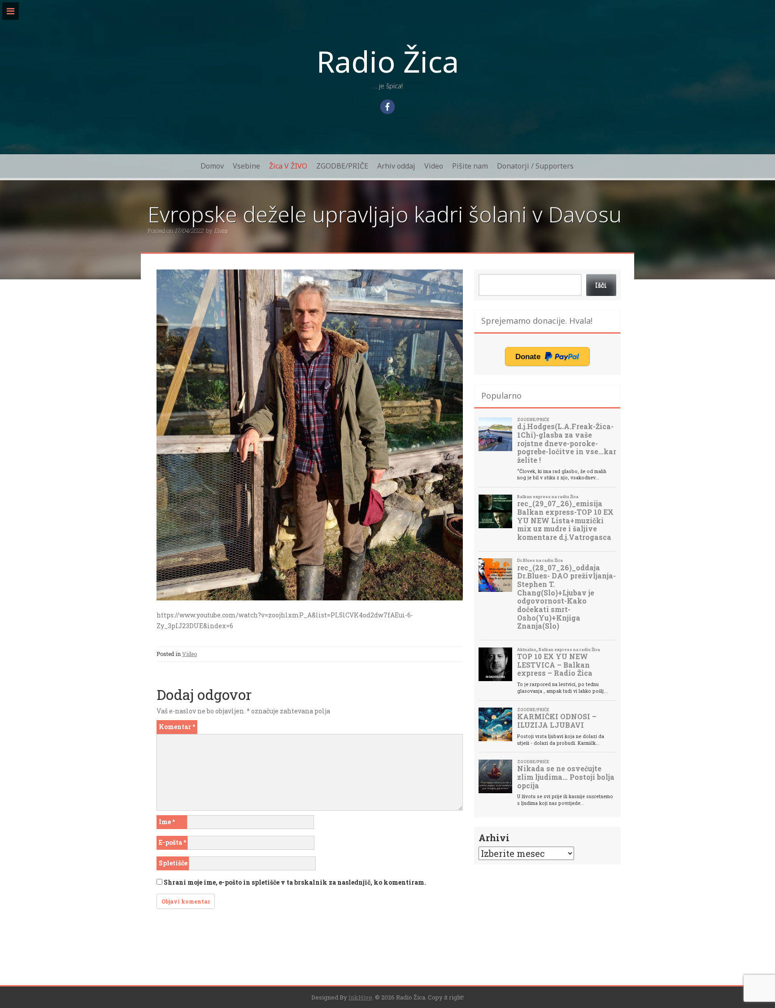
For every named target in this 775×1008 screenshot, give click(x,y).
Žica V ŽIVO (288, 166)
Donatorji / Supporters (535, 166)
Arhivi (494, 837)
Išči (601, 285)
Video (433, 166)
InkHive (360, 997)
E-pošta (172, 842)
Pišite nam (470, 166)
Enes (220, 230)
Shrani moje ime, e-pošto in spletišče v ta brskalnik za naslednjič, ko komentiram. (295, 882)
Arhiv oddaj (396, 166)
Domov (212, 166)
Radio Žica (388, 61)
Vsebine (246, 166)
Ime (167, 821)
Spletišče (173, 863)
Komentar (177, 726)
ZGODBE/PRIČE (342, 166)
